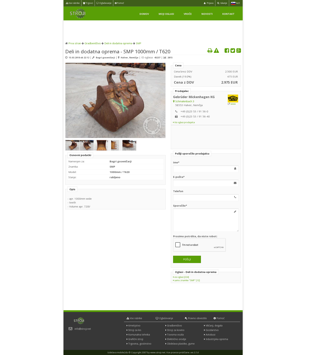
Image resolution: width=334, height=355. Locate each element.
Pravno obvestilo (197, 318)
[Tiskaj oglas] (210, 50)
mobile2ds (122, 352)
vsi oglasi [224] (181, 277)
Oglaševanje (105, 3)
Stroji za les (134, 330)
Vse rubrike (74, 3)
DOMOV (144, 14)
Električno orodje (176, 339)
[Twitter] (232, 50)
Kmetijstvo (134, 325)
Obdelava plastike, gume (181, 343)
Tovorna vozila (175, 334)
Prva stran (74, 43)
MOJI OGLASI (166, 14)
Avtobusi (210, 334)
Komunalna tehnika (139, 334)
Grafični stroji (135, 339)
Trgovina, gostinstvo (139, 343)
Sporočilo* (180, 205)
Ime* (176, 162)
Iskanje (223, 3)
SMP (138, 43)
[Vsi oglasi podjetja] (233, 98)
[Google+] (238, 50)
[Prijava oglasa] (216, 50)
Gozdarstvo (212, 330)
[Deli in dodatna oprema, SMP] (115, 101)
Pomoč (120, 3)
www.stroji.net (157, 352)
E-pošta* (179, 177)
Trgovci (89, 3)
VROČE (188, 14)
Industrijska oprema (217, 339)
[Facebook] (227, 50)
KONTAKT (228, 14)
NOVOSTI (207, 14)
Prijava (209, 3)
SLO (238, 3)
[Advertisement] (153, 30)
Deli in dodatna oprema (118, 43)
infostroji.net (83, 328)
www (233, 103)
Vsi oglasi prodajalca (184, 122)
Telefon (178, 191)
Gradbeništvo (93, 43)
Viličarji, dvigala (214, 325)
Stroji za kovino (175, 330)
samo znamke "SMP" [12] (187, 280)
